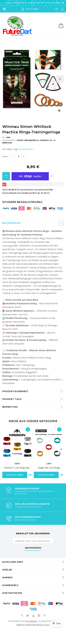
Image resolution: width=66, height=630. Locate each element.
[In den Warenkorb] (6, 176)
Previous (5, 449)
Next (61, 449)
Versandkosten (25, 149)
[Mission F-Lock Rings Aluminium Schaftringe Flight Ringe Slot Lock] (17, 443)
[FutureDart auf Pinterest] (45, 615)
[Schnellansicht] (30, 475)
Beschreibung (11, 223)
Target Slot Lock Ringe (48, 467)
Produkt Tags (11, 399)
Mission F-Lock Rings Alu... (17, 467)
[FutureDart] (17, 25)
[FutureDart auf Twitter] (28, 615)
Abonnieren (33, 548)
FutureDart (32, 621)
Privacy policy (43, 624)
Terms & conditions (25, 624)
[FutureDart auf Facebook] (22, 615)
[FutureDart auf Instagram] (39, 615)
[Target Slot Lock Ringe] (49, 443)
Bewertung (10, 406)
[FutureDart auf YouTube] (33, 615)
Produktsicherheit (15, 391)
